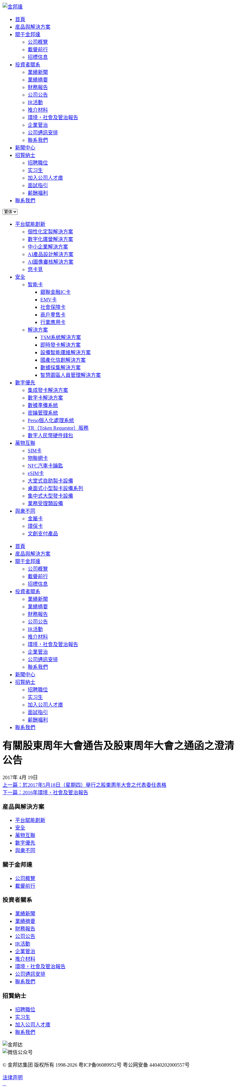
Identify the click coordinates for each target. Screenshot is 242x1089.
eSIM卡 (36, 473)
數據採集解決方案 (60, 367)
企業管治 (38, 125)
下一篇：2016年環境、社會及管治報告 (45, 792)
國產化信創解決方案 (63, 360)
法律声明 (13, 1077)
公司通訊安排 (43, 132)
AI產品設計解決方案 (50, 254)
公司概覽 (38, 42)
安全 (20, 277)
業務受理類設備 (45, 503)
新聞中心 (25, 147)
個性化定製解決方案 (50, 231)
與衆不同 (25, 511)
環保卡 (35, 526)
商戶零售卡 (53, 314)
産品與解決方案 (32, 27)
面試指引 (38, 185)
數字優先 (25, 382)
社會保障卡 (53, 307)
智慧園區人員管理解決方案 (70, 375)
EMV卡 (48, 299)
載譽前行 (38, 49)
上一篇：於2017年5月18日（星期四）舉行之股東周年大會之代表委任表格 (84, 785)
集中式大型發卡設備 (50, 496)
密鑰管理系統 (43, 413)
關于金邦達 (27, 34)
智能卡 (35, 284)
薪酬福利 (38, 193)
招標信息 (38, 57)
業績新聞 (38, 72)
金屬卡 (35, 518)
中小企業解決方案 (48, 246)
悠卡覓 (35, 269)
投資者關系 (27, 64)
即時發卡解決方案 (60, 345)
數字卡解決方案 (45, 397)
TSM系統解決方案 (60, 337)
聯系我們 (38, 140)
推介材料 (38, 110)
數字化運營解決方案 (50, 239)
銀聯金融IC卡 (55, 292)
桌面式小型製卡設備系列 (55, 488)
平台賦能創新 (30, 224)
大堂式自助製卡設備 (50, 480)
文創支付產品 (43, 533)
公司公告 (38, 95)
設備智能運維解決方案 (65, 352)
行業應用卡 (53, 322)
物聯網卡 (38, 458)
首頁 (20, 19)
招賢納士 (25, 155)
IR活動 (35, 102)
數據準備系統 (43, 405)
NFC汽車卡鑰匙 (45, 465)
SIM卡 (35, 450)
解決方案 (38, 329)
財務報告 (38, 87)
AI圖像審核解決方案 (50, 262)
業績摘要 (38, 79)
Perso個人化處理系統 (51, 420)
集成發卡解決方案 (48, 390)
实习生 (35, 170)
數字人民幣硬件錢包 (50, 435)
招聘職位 (38, 162)
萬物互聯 (25, 443)
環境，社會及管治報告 (53, 117)
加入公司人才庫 (45, 178)
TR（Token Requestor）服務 (58, 428)
